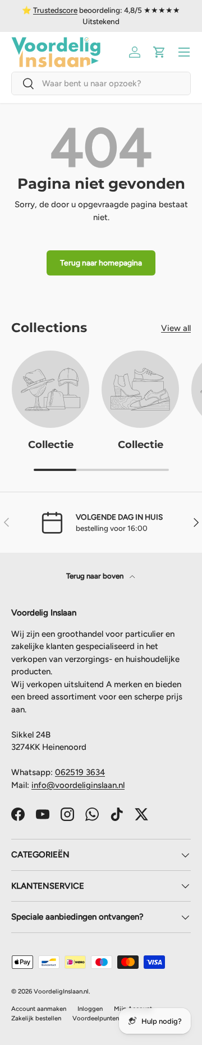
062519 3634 (80, 772)
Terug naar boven (95, 575)
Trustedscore (55, 10)
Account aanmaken (38, 1009)
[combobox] (101, 83)
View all (176, 328)
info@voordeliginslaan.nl (78, 785)
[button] (159, 52)
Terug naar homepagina (101, 262)
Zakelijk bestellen (36, 1018)
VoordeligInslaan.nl (61, 991)
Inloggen (90, 1009)
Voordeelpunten (95, 1018)
